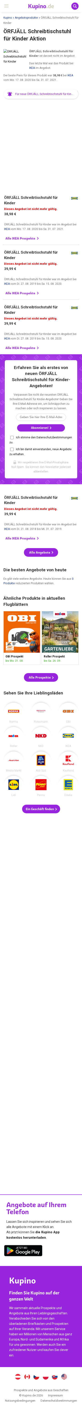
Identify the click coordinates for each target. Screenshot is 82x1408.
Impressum (55, 1395)
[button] (41, 94)
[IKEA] (68, 737)
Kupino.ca (27, 1377)
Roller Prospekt (60, 638)
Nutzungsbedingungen (20, 1400)
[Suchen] (75, 6)
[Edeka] (68, 786)
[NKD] (41, 737)
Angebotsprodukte (26, 17)
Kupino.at (17, 1377)
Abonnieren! (40, 428)
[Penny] (41, 786)
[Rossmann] (41, 713)
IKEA (32, 68)
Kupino (7, 17)
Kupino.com (64, 1377)
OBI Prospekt (22, 638)
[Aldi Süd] (41, 761)
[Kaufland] (68, 761)
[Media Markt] (13, 761)
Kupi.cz (36, 1377)
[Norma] (13, 713)
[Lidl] (13, 786)
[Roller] (13, 737)
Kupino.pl (45, 1377)
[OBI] (68, 713)
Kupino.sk (54, 1377)
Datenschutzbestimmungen (59, 1400)
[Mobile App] (23, 1251)
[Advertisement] (41, 145)
